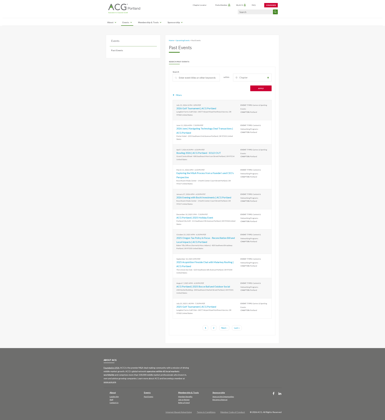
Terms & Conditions (206, 412)
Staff (111, 399)
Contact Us (114, 402)
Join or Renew (183, 399)
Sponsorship (174, 22)
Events (125, 22)
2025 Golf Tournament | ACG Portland (196, 306)
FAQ (254, 5)
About (110, 22)
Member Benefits (185, 396)
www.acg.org (110, 382)
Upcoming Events (183, 40)
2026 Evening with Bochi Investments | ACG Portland (203, 197)
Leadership (114, 396)
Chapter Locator (199, 5)
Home (171, 40)
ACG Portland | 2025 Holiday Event (194, 217)
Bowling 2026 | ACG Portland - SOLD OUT (198, 152)
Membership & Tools (148, 22)
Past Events (117, 50)
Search (176, 72)
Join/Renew (271, 5)
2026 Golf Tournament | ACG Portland (196, 108)
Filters (179, 95)
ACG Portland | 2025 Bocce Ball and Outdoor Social (203, 286)
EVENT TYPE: (246, 105)
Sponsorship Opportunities (223, 396)
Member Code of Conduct (232, 412)
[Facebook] (273, 394)
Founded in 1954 (111, 367)
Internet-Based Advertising (179, 412)
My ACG (239, 5)
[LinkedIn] (280, 394)
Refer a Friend (184, 402)
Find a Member (221, 5)
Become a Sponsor (220, 399)
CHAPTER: (245, 112)
